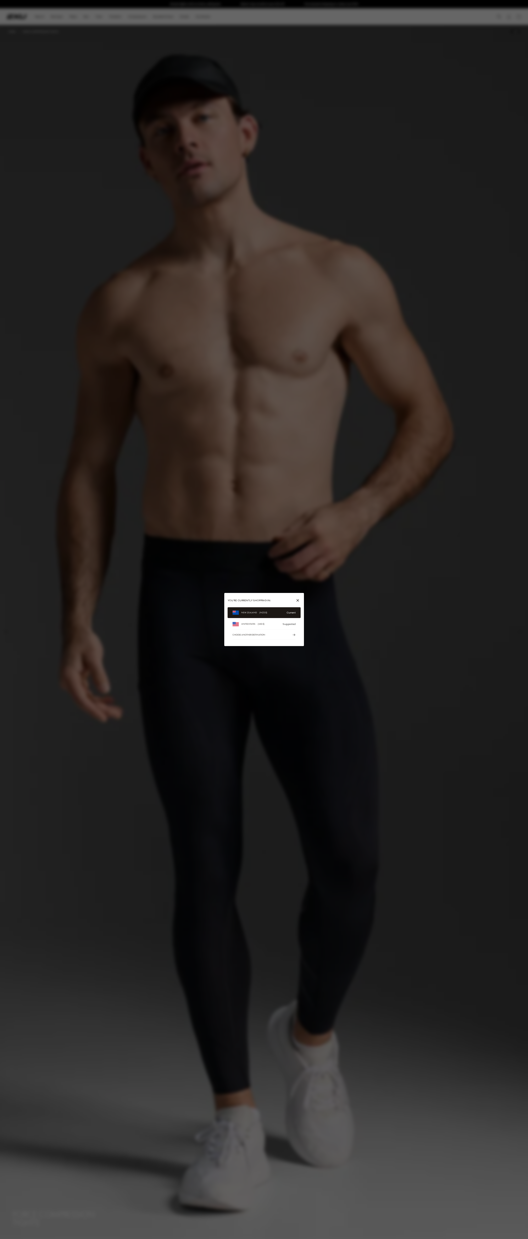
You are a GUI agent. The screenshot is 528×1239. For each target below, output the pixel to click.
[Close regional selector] (298, 600)
